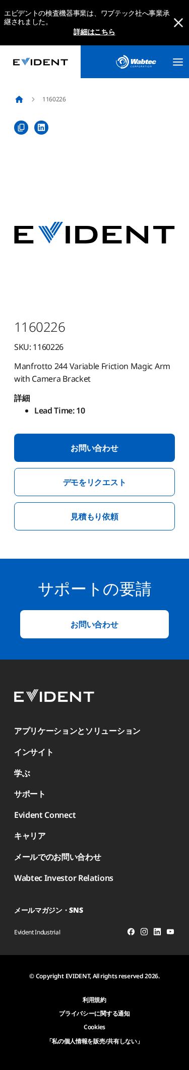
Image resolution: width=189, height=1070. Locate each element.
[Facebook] (131, 933)
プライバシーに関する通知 (94, 1013)
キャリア (30, 835)
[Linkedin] (157, 933)
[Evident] (40, 61)
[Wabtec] (136, 61)
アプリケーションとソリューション (77, 730)
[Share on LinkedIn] (41, 128)
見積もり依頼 (94, 516)
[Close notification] (178, 22)
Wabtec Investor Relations (63, 877)
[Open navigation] (178, 62)
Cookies (94, 1027)
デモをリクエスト (94, 482)
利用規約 (94, 999)
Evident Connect (45, 814)
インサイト (33, 751)
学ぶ (22, 773)
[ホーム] (19, 99)
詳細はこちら (94, 31)
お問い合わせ (94, 447)
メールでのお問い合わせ (57, 856)
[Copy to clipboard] (21, 128)
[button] (94, 233)
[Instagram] (144, 933)
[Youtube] (170, 933)
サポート (30, 793)
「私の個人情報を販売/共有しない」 (94, 1041)
